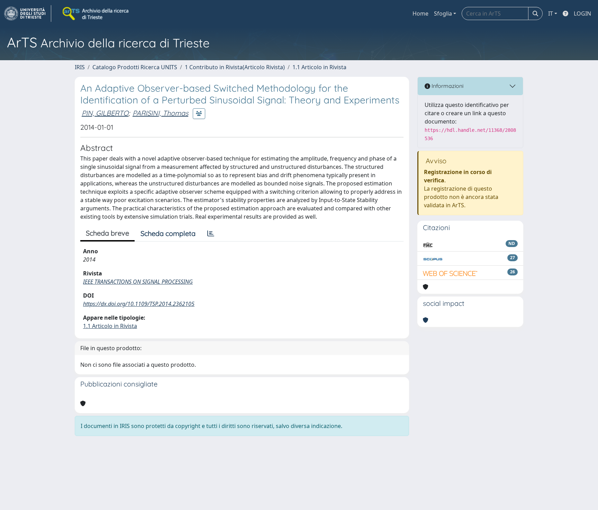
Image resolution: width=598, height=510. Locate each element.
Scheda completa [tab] (168, 233)
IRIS (80, 67)
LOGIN (582, 13)
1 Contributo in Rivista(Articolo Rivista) (235, 67)
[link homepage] (27, 13)
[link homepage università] (96, 13)
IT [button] (550, 13)
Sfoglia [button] (443, 13)
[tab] (210, 233)
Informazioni (446, 85)
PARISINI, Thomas (160, 113)
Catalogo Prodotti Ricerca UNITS (134, 67)
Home (420, 13)
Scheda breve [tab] (107, 233)
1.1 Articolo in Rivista (319, 67)
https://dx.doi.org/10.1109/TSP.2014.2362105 (138, 304)
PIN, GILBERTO (105, 113)
